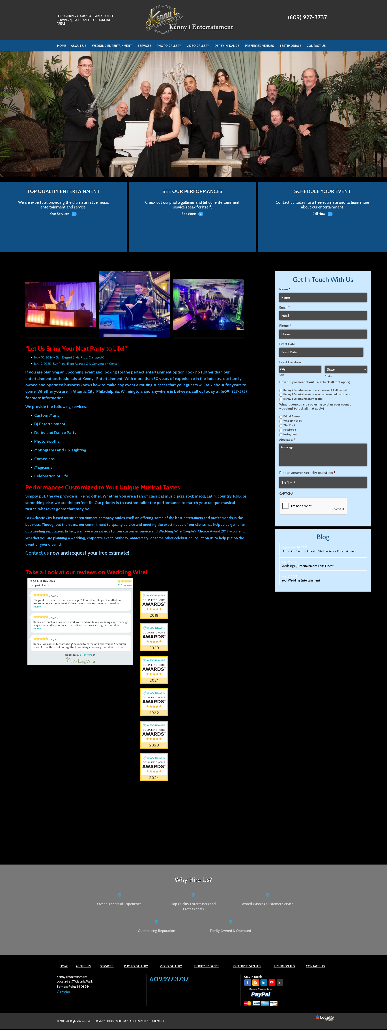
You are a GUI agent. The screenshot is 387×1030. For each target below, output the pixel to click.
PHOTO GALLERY (169, 45)
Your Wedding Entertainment (301, 580)
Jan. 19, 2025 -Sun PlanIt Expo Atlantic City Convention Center (76, 364)
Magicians (43, 467)
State (328, 376)
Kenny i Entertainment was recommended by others (316, 394)
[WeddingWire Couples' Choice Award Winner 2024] (140, 807)
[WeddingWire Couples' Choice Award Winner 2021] (154, 669)
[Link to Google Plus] (280, 982)
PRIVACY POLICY (104, 1021)
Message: (287, 440)
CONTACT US (316, 45)
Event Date (287, 344)
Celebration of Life (51, 476)
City (282, 374)
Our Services (63, 210)
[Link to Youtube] (272, 982)
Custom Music (47, 415)
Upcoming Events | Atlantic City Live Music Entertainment (319, 551)
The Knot (289, 425)
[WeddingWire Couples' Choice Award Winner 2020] (154, 637)
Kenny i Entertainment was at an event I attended (315, 390)
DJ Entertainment (49, 423)
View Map (63, 991)
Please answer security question (307, 472)
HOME (61, 45)
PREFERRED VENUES (259, 45)
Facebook (289, 429)
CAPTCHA (286, 493)
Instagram (290, 434)
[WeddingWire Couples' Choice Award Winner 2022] (154, 702)
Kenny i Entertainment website (302, 398)
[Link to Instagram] (255, 982)
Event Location (290, 362)
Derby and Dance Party (55, 432)
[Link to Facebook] (247, 982)
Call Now (322, 210)
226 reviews (125, 585)
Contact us (37, 553)
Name (284, 289)
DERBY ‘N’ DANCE (227, 45)
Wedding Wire (292, 420)
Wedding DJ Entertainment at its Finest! (308, 566)
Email (284, 307)
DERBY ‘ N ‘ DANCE (206, 966)
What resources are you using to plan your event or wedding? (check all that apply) (316, 406)
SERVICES (144, 45)
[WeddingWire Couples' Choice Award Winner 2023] (154, 734)
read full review (113, 647)
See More (192, 210)
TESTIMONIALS (290, 45)
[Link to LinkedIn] (263, 982)
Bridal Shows (291, 416)
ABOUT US (78, 45)
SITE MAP (122, 1021)
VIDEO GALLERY (198, 45)
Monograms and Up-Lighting (60, 450)
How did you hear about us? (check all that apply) (314, 382)
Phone (285, 326)
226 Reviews (84, 654)
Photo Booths (46, 441)
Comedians (44, 458)
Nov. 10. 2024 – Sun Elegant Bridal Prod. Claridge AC (69, 357)
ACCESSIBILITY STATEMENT (147, 1021)
